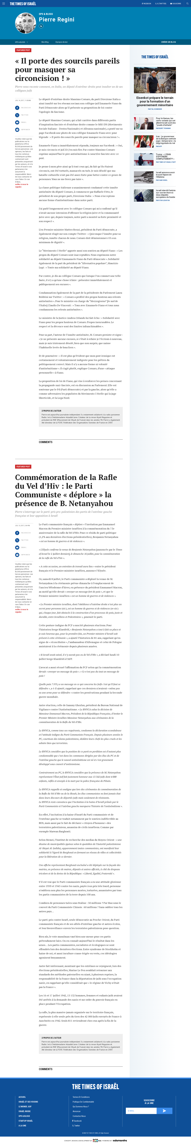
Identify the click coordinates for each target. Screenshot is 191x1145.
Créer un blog (168, 42)
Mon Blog (45, 42)
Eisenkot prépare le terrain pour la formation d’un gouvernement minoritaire (154, 101)
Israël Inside (24, 1111)
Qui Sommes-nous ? (81, 1106)
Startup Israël (26, 1121)
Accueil (22, 1097)
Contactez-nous (79, 1116)
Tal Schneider (156, 109)
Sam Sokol (163, 180)
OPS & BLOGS (46, 13)
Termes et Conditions (81, 1097)
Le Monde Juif (25, 1106)
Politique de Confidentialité (83, 1102)
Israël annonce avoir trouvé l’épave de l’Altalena (165, 174)
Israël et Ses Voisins (28, 1102)
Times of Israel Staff (167, 162)
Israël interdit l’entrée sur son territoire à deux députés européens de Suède (165, 193)
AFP (160, 146)
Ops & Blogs (24, 1116)
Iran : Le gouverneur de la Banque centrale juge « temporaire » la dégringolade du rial (166, 139)
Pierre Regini (57, 19)
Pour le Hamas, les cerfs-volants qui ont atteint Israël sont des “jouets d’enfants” (166, 121)
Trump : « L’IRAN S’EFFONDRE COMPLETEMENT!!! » (165, 156)
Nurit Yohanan (165, 128)
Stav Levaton (164, 200)
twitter (77, 1126)
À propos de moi (62, 42)
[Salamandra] (120, 1140)
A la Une (22, 1126)
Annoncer (77, 1111)
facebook (78, 1121)
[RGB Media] (97, 1140)
